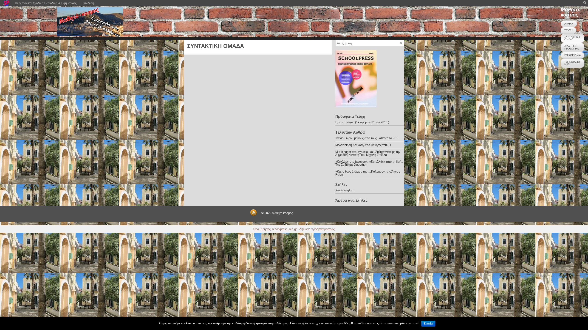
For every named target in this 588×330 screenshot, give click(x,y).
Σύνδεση (88, 3)
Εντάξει (428, 323)
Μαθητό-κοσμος (570, 12)
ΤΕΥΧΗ (568, 30)
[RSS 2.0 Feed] (253, 215)
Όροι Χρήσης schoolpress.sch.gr (275, 229)
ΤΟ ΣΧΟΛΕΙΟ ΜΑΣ (572, 63)
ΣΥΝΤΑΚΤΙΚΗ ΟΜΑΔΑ (572, 38)
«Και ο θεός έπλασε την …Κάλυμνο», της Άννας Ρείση (367, 173)
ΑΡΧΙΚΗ (568, 23)
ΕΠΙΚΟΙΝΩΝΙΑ (572, 55)
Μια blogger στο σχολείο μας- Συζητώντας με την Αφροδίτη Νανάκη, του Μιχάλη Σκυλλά (367, 153)
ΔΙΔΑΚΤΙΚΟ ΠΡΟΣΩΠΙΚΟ (572, 47)
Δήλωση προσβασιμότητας (317, 229)
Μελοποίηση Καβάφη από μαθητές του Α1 (363, 145)
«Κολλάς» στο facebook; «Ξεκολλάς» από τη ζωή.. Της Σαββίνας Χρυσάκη (369, 163)
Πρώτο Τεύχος (344, 122)
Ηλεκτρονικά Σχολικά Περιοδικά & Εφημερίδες (45, 3)
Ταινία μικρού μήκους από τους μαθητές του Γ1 (366, 138)
